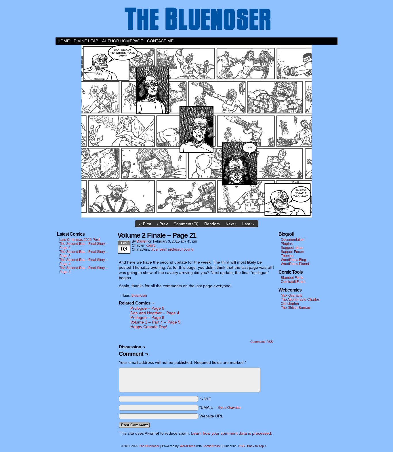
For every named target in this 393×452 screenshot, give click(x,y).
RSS (241, 446)
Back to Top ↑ (256, 446)
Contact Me (160, 41)
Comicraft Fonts (293, 282)
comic (150, 245)
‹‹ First (145, 224)
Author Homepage (122, 41)
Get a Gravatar (229, 408)
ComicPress (211, 446)
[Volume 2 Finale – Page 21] (196, 216)
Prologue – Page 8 (147, 317)
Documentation (293, 240)
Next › (231, 224)
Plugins (287, 244)
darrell (142, 241)
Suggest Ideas (292, 248)
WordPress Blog (293, 260)
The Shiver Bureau (295, 308)
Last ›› (248, 224)
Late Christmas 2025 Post (79, 240)
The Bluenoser (196, 20)
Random (212, 224)
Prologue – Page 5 (147, 308)
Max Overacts (291, 296)
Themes (287, 256)
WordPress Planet (295, 264)
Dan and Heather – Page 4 (154, 313)
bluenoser (158, 249)
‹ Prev (162, 224)
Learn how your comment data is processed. (231, 433)
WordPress (187, 446)
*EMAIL (220, 407)
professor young (180, 249)
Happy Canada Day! (148, 326)
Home (64, 41)
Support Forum (292, 252)
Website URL (211, 416)
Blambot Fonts (292, 278)
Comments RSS (261, 341)
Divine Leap (86, 41)
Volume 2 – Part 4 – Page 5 (155, 322)
